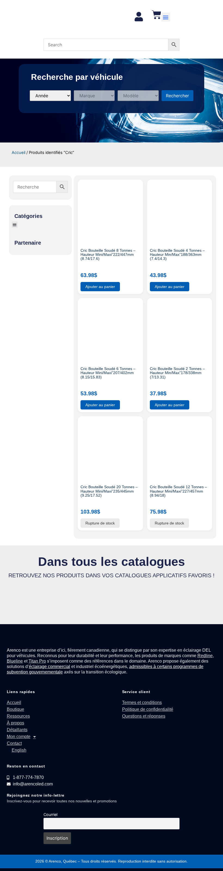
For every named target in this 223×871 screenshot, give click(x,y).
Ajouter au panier (100, 286)
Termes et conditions (142, 702)
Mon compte (18, 736)
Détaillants (17, 729)
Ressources (18, 716)
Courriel (50, 814)
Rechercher (177, 95)
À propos (15, 723)
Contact (14, 743)
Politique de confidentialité (147, 709)
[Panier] (156, 14)
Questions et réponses (143, 716)
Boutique (15, 709)
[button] (165, 17)
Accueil (18, 152)
